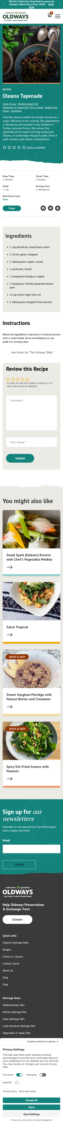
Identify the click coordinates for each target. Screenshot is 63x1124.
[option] (31, 4)
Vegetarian (16, 110)
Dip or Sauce (37, 107)
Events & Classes (13, 956)
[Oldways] (16, 16)
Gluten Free (51, 107)
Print (12, 208)
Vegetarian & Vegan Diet (16, 107)
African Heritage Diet (15, 1012)
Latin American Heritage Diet (19, 1026)
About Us (8, 970)
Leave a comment (36, 147)
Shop (5, 984)
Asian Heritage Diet (14, 1019)
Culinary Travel (11, 963)
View (5, 199)
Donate (17, 919)
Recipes (7, 949)
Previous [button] (3, 4)
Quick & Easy (9, 103)
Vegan (6, 110)
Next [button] (59, 4)
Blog (5, 977)
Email (6, 840)
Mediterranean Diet (28, 103)
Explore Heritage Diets (16, 942)
